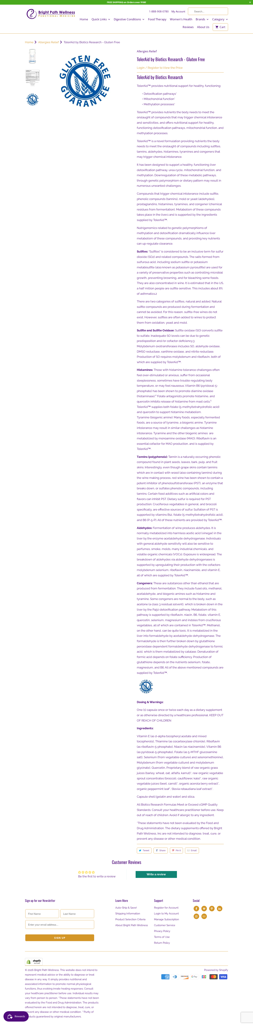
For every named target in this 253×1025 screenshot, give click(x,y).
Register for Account (166, 907)
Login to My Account (166, 913)
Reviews (188, 27)
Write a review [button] (156, 874)
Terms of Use (162, 937)
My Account (178, 11)
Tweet (146, 850)
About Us (203, 27)
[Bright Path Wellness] (51, 14)
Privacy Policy (162, 931)
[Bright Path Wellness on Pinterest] (212, 908)
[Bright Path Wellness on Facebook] (196, 908)
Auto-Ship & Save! (126, 907)
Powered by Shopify (216, 970)
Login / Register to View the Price (160, 67)
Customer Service (164, 925)
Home (84, 19)
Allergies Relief (147, 51)
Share (162, 850)
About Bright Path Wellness (131, 925)
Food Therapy (157, 19)
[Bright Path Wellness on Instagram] (196, 916)
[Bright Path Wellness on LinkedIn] (219, 908)
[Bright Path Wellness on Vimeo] (204, 908)
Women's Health (181, 19)
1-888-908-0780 (159, 11)
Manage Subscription (166, 919)
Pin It (178, 850)
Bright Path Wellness (46, 970)
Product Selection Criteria (130, 919)
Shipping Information (127, 913)
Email (194, 850)
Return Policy (162, 942)
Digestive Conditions (128, 19)
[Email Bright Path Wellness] (204, 916)
